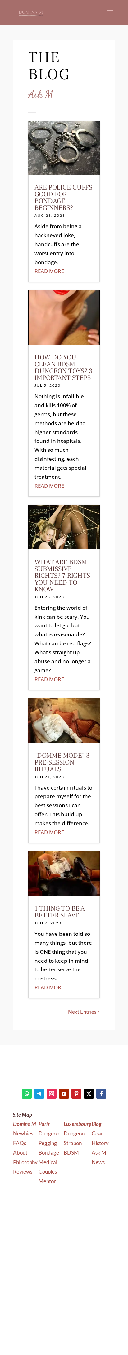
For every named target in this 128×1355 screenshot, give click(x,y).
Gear (97, 1133)
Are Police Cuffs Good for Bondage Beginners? (63, 197)
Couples (48, 1171)
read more (49, 271)
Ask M (99, 1152)
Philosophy (25, 1162)
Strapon (73, 1143)
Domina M (24, 1124)
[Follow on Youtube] (64, 1094)
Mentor (47, 1181)
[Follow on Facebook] (101, 1094)
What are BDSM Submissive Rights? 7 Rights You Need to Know (62, 576)
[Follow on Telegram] (39, 1094)
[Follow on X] (89, 1094)
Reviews (22, 1171)
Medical (48, 1162)
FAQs (19, 1143)
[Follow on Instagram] (52, 1094)
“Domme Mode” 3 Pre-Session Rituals (62, 762)
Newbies (23, 1133)
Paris (44, 1124)
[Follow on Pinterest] (76, 1094)
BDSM (71, 1152)
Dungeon (49, 1133)
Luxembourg (77, 1124)
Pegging (48, 1143)
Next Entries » (84, 1012)
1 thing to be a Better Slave (59, 912)
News (98, 1162)
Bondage (49, 1152)
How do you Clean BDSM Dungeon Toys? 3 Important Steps (63, 367)
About (20, 1152)
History (100, 1143)
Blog (96, 1124)
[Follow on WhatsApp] (27, 1094)
